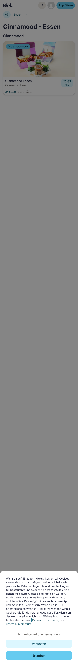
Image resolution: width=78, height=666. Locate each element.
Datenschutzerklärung (46, 620)
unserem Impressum (18, 623)
